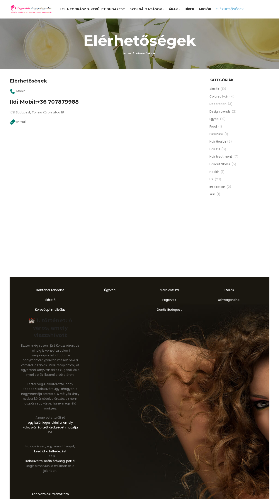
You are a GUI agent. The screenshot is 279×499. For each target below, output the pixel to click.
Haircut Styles (219, 164)
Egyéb (214, 119)
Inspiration (217, 187)
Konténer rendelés (50, 290)
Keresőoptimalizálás (50, 309)
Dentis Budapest (169, 309)
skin (212, 194)
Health (214, 172)
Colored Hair (218, 96)
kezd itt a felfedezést (50, 451)
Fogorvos (169, 300)
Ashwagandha (229, 300)
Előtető (50, 300)
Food (213, 127)
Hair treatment (220, 157)
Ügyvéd (110, 290)
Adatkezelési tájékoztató (50, 494)
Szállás (229, 290)
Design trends (219, 112)
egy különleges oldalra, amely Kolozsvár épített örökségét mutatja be (50, 427)
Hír (211, 179)
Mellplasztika (169, 290)
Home (127, 53)
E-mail (21, 122)
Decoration (217, 104)
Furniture (216, 134)
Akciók (214, 89)
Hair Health (217, 142)
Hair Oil (214, 149)
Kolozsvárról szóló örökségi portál (50, 461)
